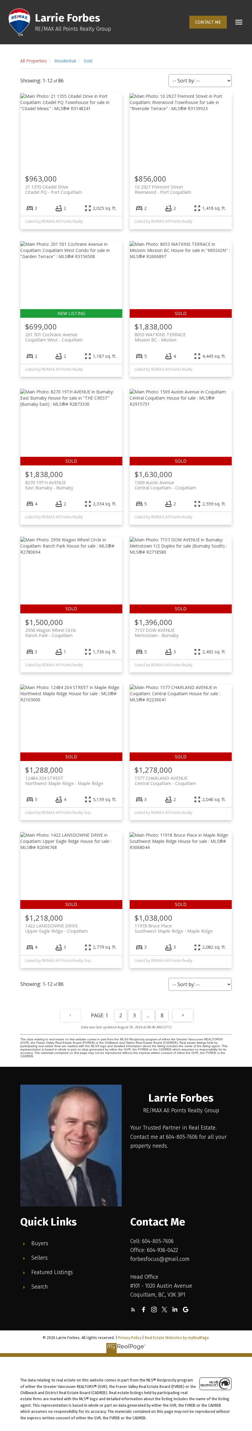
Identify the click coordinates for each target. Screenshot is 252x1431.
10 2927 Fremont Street (163, 189)
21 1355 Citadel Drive (53, 189)
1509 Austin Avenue (165, 485)
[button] (208, 22)
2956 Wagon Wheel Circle (50, 632)
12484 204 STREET (64, 780)
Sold (88, 61)
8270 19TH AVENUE (49, 485)
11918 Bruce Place (174, 928)
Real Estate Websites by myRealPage (177, 1337)
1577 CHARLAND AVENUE (165, 780)
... (148, 1015)
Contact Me (208, 22)
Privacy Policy (129, 1337)
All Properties (33, 61)
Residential (65, 61)
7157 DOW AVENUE (157, 632)
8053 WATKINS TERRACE (160, 337)
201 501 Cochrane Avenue (54, 337)
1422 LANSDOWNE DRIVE (56, 928)
